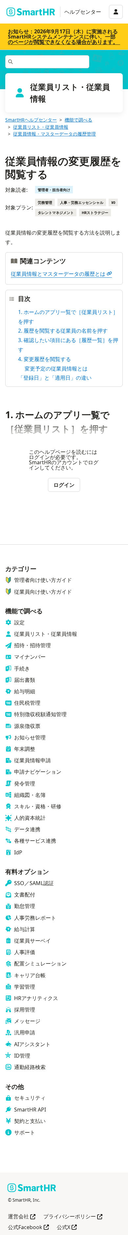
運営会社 (21, 1217)
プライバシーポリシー (72, 1217)
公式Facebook (28, 1228)
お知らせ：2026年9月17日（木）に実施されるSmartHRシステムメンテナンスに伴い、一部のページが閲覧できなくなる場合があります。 (63, 36)
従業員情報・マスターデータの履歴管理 (54, 134)
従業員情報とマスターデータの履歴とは (58, 273)
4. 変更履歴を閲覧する (44, 359)
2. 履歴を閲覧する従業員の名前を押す (63, 330)
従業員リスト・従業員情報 (40, 127)
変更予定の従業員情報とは (56, 368)
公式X (67, 1228)
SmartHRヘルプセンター (31, 120)
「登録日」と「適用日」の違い (55, 377)
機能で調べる (78, 120)
